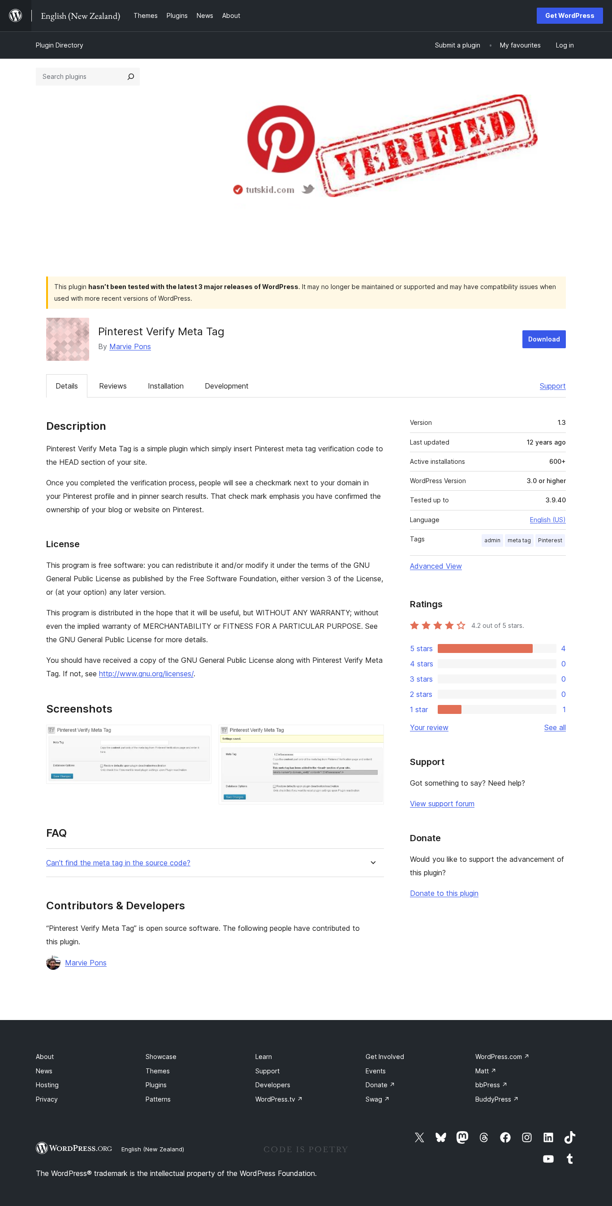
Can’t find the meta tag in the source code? (118, 863)
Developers (272, 1085)
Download (544, 339)
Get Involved (385, 1056)
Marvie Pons (130, 346)
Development (227, 385)
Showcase (161, 1056)
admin (492, 540)
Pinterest (550, 540)
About (45, 1056)
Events (376, 1071)
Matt (485, 1071)
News (44, 1071)
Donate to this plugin (444, 893)
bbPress (491, 1085)
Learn (263, 1056)
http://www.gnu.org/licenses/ (146, 673)
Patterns (158, 1099)
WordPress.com (502, 1056)
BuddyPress (497, 1099)
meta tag (519, 540)
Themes (158, 1071)
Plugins (156, 1085)
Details (67, 385)
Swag (378, 1099)
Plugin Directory (59, 45)
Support (553, 385)
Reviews (113, 385)
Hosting (47, 1085)
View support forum (442, 803)
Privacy (47, 1099)
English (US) (548, 519)
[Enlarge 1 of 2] (199, 736)
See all (555, 727)
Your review (429, 727)
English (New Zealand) (152, 1149)
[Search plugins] (131, 77)
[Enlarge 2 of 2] (371, 736)
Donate (380, 1085)
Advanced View (436, 566)
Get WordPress (570, 15)
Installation (166, 385)
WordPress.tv (279, 1099)
